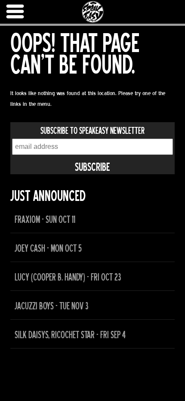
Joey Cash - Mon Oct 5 (48, 248)
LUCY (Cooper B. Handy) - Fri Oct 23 (68, 277)
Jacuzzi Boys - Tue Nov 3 (51, 306)
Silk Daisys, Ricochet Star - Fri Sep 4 (70, 334)
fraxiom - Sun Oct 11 (45, 219)
